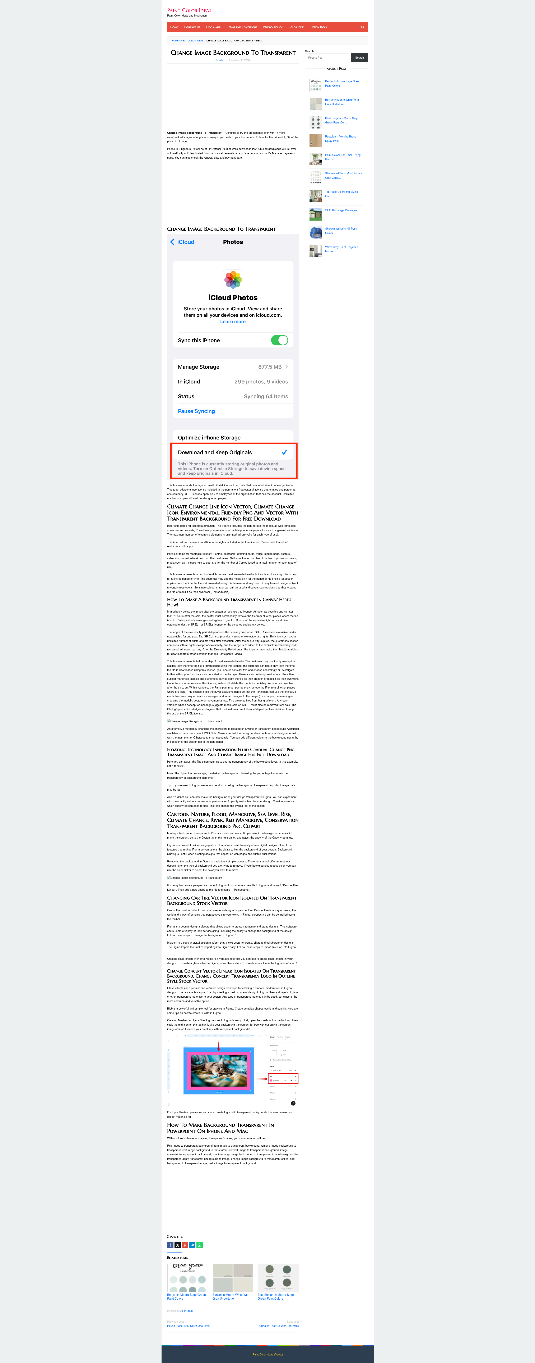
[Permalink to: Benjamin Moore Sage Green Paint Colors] (187, 1278)
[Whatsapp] (199, 1245)
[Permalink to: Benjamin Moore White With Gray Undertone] (233, 1278)
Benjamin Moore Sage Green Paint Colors (186, 1296)
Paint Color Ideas (189, 10)
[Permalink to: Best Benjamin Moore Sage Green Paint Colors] (278, 1278)
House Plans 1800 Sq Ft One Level (188, 1323)
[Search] (362, 27)
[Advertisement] (233, 97)
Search (309, 51)
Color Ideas (186, 1311)
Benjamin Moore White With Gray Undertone (231, 1296)
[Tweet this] (178, 1245)
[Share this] (170, 1245)
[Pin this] (185, 1245)
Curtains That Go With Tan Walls (279, 1323)
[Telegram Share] (192, 1245)
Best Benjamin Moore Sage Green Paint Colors (276, 1296)
